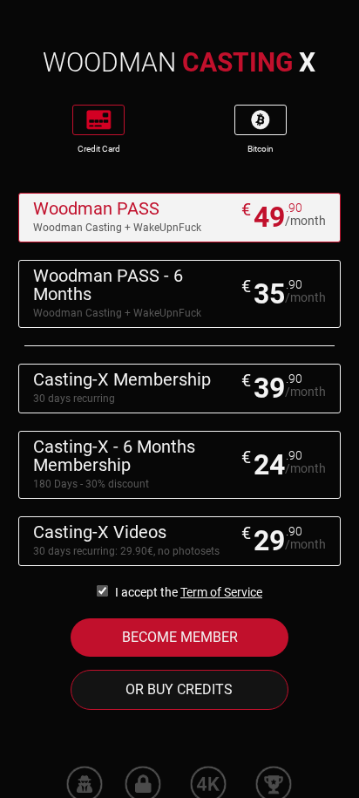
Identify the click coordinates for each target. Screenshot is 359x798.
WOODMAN (179, 62)
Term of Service (221, 592)
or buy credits (179, 689)
